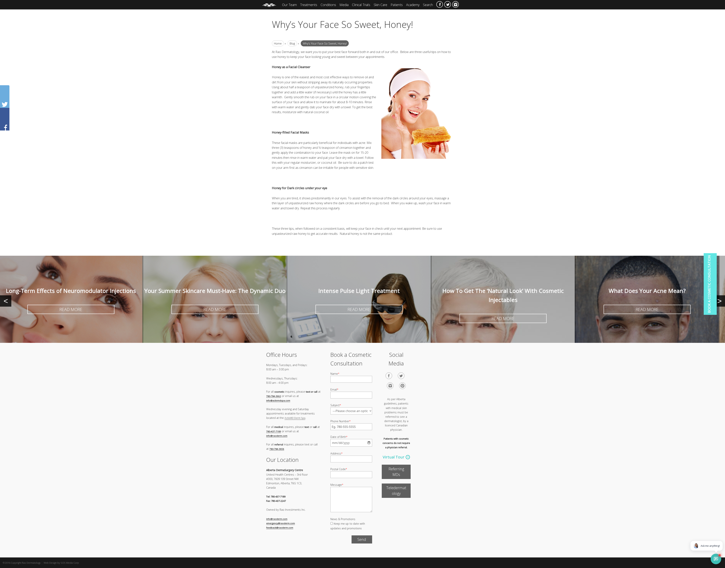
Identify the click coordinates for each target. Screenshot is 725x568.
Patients (397, 4)
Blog (292, 43)
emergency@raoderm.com (280, 523)
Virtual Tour (393, 457)
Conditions (328, 4)
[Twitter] (401, 375)
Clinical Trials (361, 4)
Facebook (439, 4)
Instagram (455, 4)
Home (278, 43)
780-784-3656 (276, 448)
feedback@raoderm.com (279, 527)
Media (344, 4)
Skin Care (380, 4)
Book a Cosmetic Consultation (709, 284)
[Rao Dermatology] (271, 5)
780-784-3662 (273, 396)
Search (428, 4)
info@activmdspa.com (278, 400)
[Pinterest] (402, 385)
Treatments (308, 4)
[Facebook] (389, 375)
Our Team (289, 4)
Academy (413, 4)
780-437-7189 (273, 431)
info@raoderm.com (276, 435)
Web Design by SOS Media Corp (61, 562)
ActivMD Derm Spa (295, 418)
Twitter (447, 4)
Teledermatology (396, 490)
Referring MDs (396, 471)
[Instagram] (390, 385)
